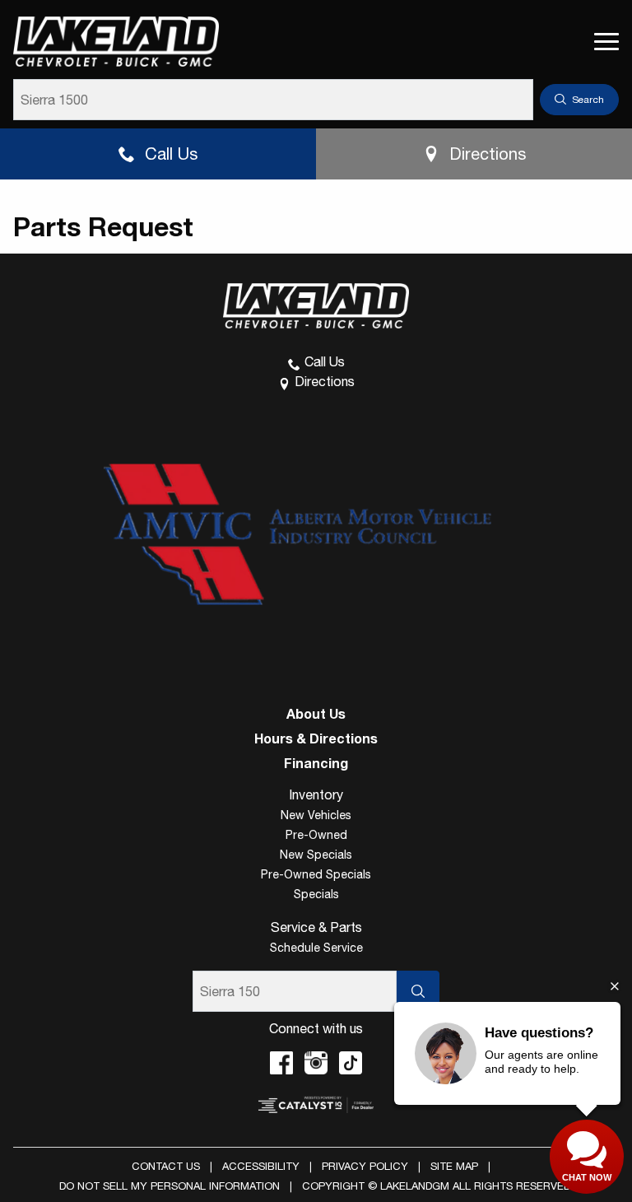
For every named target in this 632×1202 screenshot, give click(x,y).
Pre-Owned (316, 835)
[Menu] (606, 41)
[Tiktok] (350, 1062)
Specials (316, 894)
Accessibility (261, 1166)
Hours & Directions (316, 738)
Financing (316, 763)
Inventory (316, 794)
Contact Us (166, 1166)
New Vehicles (316, 815)
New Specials (316, 854)
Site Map (454, 1166)
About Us (316, 713)
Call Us (171, 153)
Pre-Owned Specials (316, 874)
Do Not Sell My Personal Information (169, 1186)
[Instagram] (316, 1062)
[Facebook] (281, 1062)
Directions (487, 153)
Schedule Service (316, 947)
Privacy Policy (365, 1166)
